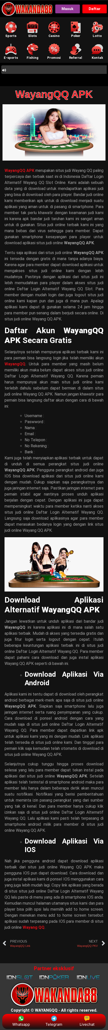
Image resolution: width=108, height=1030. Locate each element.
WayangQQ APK (54, 94)
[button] (11, 29)
